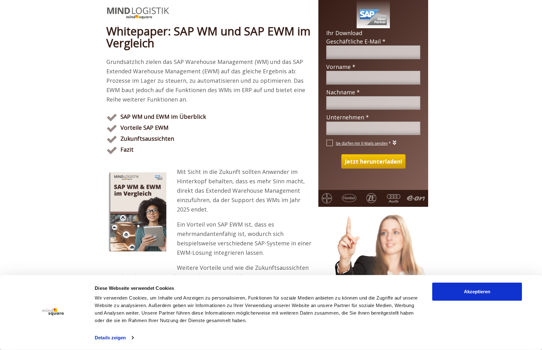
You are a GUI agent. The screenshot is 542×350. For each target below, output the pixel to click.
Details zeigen (110, 337)
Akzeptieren (477, 291)
